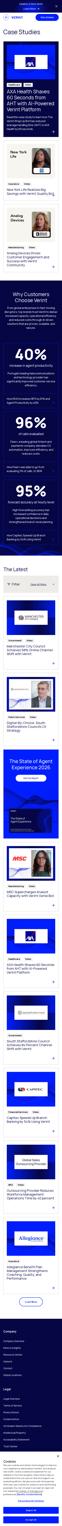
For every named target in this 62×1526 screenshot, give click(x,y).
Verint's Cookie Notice (29, 1494)
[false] (58, 1456)
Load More (31, 1302)
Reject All (31, 1510)
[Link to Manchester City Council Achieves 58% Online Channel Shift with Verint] (31, 632)
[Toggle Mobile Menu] (6, 17)
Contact (7, 1368)
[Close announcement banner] (56, 6)
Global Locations (12, 1375)
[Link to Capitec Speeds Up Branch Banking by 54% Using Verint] (31, 1102)
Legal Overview (11, 1398)
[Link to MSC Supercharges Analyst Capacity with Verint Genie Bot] (31, 876)
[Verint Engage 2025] (31, 794)
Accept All (30, 1519)
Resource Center (12, 1354)
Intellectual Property (14, 1432)
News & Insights (12, 1347)
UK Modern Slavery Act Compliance (22, 1426)
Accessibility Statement (16, 1439)
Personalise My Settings (31, 1500)
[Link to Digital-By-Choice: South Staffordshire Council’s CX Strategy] (31, 709)
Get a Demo (47, 17)
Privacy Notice (11, 1412)
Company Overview (13, 1341)
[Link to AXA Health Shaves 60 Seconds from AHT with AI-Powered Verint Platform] (31, 89)
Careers (7, 1361)
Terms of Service (12, 1405)
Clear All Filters (38, 584)
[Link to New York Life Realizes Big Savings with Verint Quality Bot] (31, 171)
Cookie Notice (11, 1419)
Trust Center (10, 1446)
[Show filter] (53, 584)
